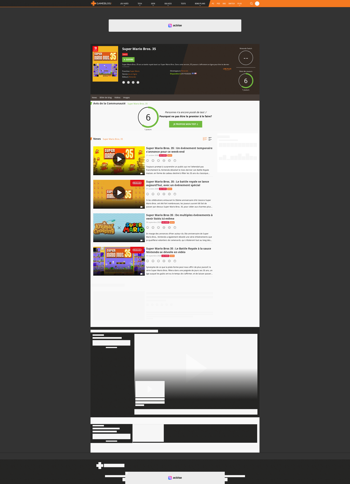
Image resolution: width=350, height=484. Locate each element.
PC (213, 3)
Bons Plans (200, 3)
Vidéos (117, 97)
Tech (140, 3)
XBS (224, 3)
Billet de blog (106, 97)
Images (126, 97)
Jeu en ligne (132, 74)
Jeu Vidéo (124, 3)
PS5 (218, 3)
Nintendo (132, 77)
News (94, 97)
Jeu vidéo (163, 155)
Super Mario (134, 71)
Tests (183, 3)
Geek (153, 3)
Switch (124, 54)
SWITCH (231, 3)
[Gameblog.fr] (101, 3)
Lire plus (227, 69)
